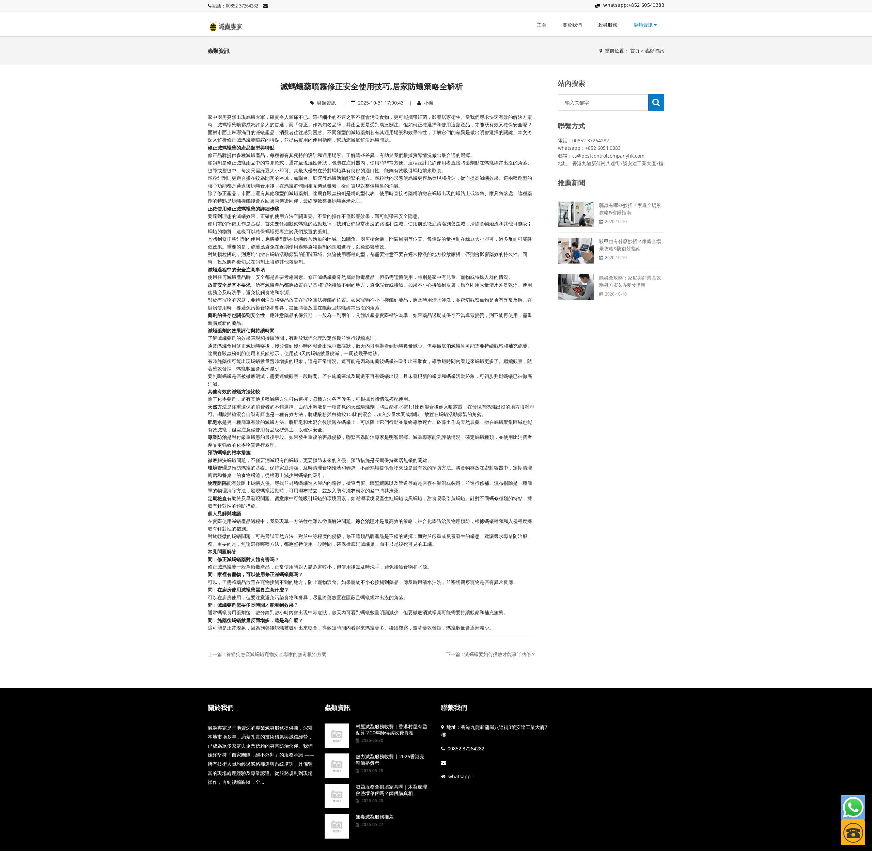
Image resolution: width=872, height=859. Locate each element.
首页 (635, 50)
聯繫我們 (454, 707)
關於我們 (572, 24)
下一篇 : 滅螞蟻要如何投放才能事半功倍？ (491, 654)
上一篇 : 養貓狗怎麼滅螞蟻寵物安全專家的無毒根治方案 (267, 654)
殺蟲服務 (607, 24)
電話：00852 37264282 (235, 5)
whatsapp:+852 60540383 (633, 5)
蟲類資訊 (644, 24)
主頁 (541, 24)
